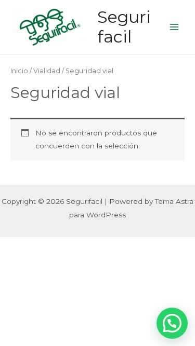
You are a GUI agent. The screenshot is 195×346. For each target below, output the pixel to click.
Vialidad (46, 71)
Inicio (19, 71)
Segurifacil (124, 27)
